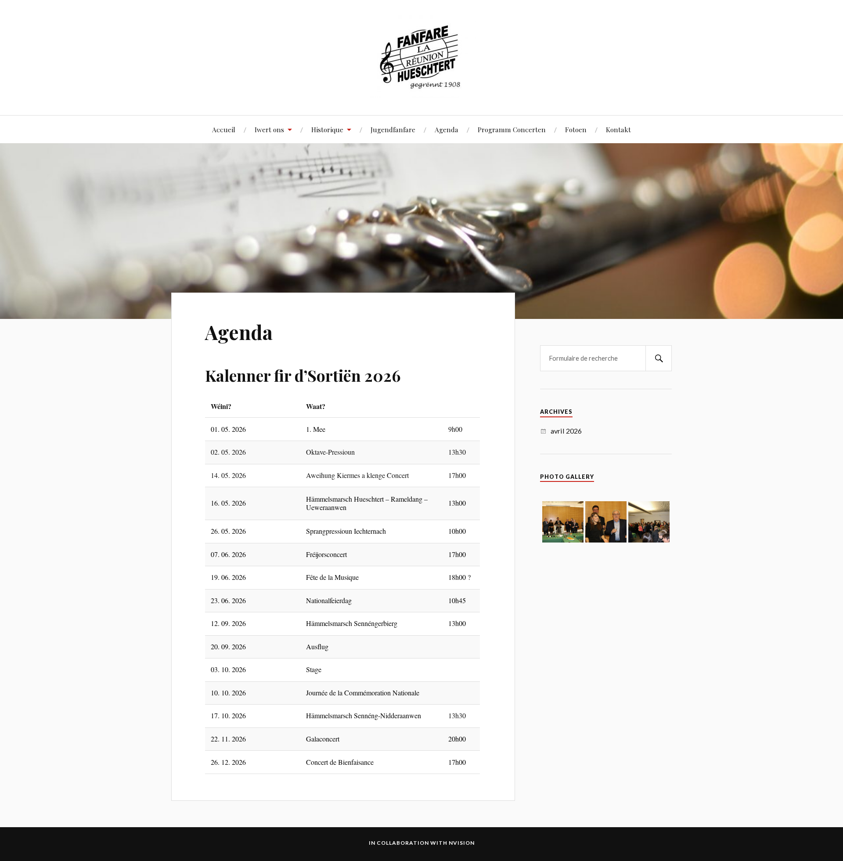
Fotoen (576, 129)
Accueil (223, 129)
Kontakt (618, 129)
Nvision (462, 842)
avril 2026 (566, 431)
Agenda (446, 129)
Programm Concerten (512, 129)
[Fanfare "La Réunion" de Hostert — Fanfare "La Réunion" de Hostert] (421, 56)
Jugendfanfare (393, 129)
